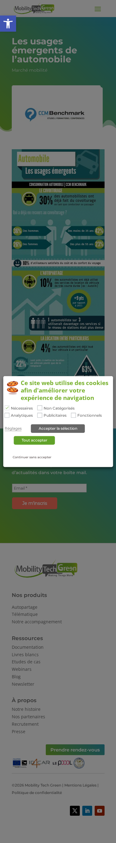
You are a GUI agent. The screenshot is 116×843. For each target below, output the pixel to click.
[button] (8, 24)
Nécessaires (22, 408)
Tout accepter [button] (34, 440)
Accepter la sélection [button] (58, 428)
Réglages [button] (13, 428)
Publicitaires (55, 416)
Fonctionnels (89, 416)
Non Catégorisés (59, 408)
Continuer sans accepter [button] (32, 457)
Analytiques (22, 416)
